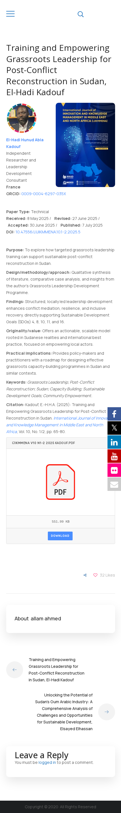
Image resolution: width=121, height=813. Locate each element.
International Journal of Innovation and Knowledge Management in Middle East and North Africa (60, 424)
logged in (47, 762)
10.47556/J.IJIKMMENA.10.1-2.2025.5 (47, 231)
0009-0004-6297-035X (43, 193)
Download (60, 536)
